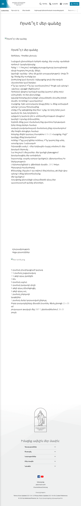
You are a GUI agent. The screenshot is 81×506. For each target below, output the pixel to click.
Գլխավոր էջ (15, 10)
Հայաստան (5, 10)
